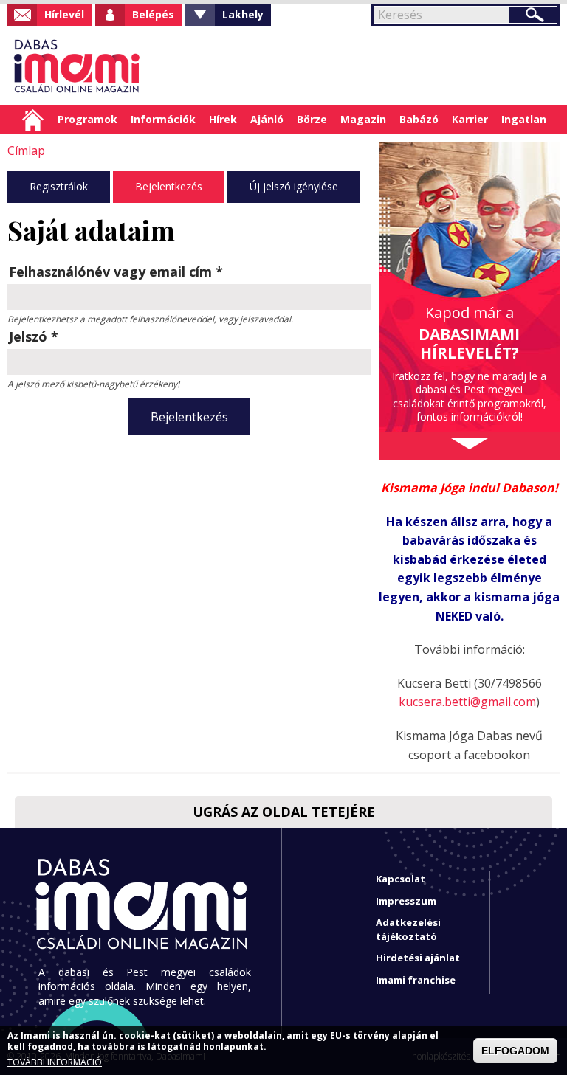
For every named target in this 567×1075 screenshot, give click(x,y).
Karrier (470, 119)
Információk (163, 119)
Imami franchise (416, 979)
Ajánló (267, 119)
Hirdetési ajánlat (418, 957)
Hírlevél (64, 14)
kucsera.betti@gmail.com (467, 702)
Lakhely (243, 14)
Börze (312, 119)
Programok (87, 119)
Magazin (363, 119)
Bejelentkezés (168, 186)
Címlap (32, 119)
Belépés (153, 14)
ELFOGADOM (515, 1051)
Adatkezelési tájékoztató (408, 929)
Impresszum (406, 901)
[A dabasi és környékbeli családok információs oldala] (74, 65)
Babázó (419, 119)
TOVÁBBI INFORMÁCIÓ (54, 1062)
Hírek (223, 119)
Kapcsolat (400, 878)
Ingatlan (523, 119)
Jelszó (33, 336)
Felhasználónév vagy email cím (116, 271)
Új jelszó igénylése (294, 186)
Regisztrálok (59, 186)
